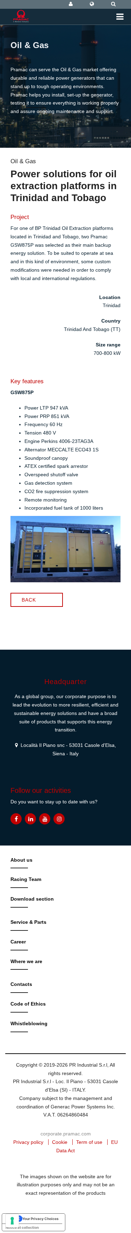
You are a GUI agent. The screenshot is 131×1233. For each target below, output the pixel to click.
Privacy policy (28, 1142)
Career (18, 941)
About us (21, 860)
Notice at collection (22, 1227)
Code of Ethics (28, 1004)
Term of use (89, 1142)
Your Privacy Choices (40, 1219)
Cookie (59, 1142)
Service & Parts (28, 922)
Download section (32, 899)
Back (29, 600)
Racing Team (25, 879)
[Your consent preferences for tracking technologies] (12, 1220)
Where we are (26, 961)
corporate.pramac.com (66, 1133)
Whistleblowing (29, 1023)
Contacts (21, 984)
